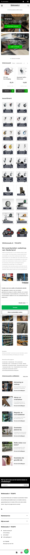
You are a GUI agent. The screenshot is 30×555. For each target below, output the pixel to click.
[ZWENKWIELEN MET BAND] (8, 149)
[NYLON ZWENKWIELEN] (8, 121)
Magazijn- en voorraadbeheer (19, 414)
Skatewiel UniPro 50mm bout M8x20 (8, 78)
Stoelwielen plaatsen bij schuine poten (18, 429)
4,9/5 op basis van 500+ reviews (15, 9)
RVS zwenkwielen (18, 362)
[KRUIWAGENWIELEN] (22, 204)
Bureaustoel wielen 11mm (8, 367)
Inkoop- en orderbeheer (18, 398)
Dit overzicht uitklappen (19, 390)
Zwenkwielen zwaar (6, 363)
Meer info (7, 90)
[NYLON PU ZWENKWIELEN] (22, 121)
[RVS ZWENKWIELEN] (22, 135)
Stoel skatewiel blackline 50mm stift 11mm (21, 78)
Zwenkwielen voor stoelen (16, 363)
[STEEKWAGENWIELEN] (8, 218)
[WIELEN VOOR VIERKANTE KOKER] (8, 163)
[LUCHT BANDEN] (8, 232)
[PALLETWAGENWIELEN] (22, 218)
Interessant (6, 63)
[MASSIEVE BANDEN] (22, 232)
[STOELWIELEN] (22, 190)
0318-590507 (5, 1)
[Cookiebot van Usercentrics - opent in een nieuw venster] (22, 283)
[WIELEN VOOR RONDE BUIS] (22, 149)
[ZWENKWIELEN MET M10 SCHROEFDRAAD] (8, 176)
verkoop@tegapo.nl (7, 537)
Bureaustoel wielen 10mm (22, 365)
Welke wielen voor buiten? (20, 444)
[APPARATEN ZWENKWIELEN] (8, 107)
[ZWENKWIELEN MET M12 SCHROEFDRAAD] (22, 176)
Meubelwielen (11, 362)
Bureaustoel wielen (12, 365)
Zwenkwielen (5, 362)
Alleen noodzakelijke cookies (15, 312)
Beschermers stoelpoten (13, 370)
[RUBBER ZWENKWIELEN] (22, 107)
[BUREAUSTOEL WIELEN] (8, 190)
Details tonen (22, 302)
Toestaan (15, 307)
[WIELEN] (8, 204)
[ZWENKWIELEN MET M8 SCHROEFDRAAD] (22, 163)
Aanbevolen (19, 63)
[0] (28, 1)
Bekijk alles (25, 376)
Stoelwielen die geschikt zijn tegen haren (19, 459)
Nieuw (13, 63)
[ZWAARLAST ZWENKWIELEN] (8, 135)
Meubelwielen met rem (19, 367)
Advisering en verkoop (18, 383)
